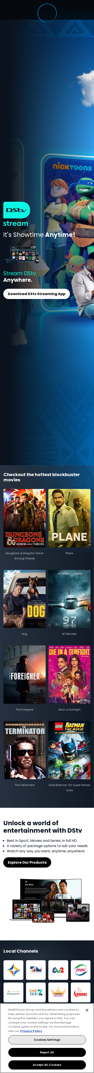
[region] (47, 1038)
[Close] (87, 1010)
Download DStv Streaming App (36, 293)
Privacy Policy (31, 1031)
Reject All (47, 1052)
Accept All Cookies (47, 1065)
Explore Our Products (27, 862)
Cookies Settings (47, 1040)
